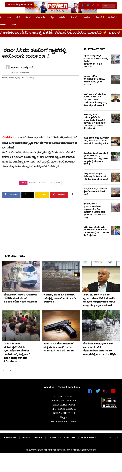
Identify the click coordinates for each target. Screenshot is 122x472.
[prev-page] (4, 371)
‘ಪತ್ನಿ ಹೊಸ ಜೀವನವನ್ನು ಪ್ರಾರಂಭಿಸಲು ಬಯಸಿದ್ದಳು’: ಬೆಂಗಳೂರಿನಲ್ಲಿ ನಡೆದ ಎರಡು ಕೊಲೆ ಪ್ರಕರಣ (96, 231)
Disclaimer (88, 438)
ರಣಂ (58, 183)
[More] (72, 195)
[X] (87, 5)
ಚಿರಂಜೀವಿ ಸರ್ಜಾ (46, 183)
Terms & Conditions (62, 438)
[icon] (90, 392)
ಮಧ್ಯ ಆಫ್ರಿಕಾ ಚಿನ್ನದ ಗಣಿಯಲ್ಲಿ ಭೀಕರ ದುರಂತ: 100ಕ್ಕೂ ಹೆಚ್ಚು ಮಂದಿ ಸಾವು (96, 177)
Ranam (32, 183)
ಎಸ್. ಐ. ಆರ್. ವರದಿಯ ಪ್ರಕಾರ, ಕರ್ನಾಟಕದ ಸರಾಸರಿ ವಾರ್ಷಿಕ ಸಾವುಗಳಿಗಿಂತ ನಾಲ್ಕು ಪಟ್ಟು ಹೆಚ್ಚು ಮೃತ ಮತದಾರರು (96, 100)
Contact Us (110, 438)
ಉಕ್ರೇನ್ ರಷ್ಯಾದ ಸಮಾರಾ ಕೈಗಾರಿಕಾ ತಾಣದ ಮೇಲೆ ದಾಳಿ (95, 192)
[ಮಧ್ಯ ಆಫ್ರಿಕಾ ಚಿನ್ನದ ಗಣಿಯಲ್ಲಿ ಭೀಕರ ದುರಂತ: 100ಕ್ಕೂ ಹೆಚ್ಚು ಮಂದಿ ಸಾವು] (115, 177)
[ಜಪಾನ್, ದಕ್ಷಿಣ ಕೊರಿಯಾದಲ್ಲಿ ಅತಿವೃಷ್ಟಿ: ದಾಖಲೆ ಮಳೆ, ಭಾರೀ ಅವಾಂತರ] (115, 79)
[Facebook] (82, 5)
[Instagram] (93, 5)
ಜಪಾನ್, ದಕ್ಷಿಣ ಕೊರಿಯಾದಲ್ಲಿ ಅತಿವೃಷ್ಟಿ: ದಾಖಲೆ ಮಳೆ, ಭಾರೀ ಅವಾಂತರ (94, 80)
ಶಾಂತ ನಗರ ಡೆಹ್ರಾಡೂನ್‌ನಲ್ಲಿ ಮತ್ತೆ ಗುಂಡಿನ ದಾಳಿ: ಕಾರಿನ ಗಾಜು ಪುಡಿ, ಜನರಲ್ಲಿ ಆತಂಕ (96, 141)
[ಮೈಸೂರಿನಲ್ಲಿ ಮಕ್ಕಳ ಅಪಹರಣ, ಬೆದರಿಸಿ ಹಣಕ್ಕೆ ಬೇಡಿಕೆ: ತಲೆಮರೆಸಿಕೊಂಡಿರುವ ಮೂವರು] (115, 59)
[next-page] (9, 371)
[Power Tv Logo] (61, 7)
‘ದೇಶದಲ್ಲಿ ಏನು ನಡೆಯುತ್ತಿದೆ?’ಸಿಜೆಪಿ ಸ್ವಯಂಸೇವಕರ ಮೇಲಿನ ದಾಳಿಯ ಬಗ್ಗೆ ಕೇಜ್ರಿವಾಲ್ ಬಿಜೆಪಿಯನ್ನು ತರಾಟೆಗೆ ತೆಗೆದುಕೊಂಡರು (95, 122)
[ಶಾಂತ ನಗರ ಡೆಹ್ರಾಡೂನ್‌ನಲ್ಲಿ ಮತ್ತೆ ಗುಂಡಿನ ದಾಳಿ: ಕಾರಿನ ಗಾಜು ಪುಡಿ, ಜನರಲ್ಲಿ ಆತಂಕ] (115, 141)
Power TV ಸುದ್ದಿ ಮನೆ (22, 68)
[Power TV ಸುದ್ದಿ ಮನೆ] (8, 70)
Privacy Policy (32, 438)
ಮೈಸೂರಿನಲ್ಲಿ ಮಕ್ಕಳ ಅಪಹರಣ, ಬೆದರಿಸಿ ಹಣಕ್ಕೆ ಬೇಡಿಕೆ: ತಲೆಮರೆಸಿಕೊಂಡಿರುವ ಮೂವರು (21, 299)
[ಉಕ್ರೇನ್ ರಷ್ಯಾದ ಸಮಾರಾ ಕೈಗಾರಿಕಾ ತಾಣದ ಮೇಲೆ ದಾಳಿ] (115, 192)
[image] (20, 394)
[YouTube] (98, 5)
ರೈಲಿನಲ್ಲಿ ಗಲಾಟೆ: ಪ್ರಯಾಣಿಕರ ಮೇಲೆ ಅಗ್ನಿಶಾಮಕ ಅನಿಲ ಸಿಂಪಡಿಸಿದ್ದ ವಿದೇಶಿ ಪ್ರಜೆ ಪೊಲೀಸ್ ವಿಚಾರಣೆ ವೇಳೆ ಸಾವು (95, 211)
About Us (10, 438)
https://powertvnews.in (21, 73)
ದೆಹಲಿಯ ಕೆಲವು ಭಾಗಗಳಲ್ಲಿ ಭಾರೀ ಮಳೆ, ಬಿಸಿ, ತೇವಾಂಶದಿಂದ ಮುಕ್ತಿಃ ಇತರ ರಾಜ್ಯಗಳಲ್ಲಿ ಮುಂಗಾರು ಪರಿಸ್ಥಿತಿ (96, 159)
